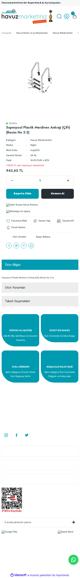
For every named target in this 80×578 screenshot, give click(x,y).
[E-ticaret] (39, 575)
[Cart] (74, 16)
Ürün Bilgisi (13, 265)
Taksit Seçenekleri (17, 301)
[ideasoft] (18, 575)
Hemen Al (57, 193)
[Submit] (73, 522)
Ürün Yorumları (15, 287)
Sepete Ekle (22, 193)
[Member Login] (67, 16)
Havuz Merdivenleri (41, 140)
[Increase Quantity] (68, 180)
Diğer (33, 145)
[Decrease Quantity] (12, 180)
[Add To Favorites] (16, 221)
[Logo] (27, 16)
